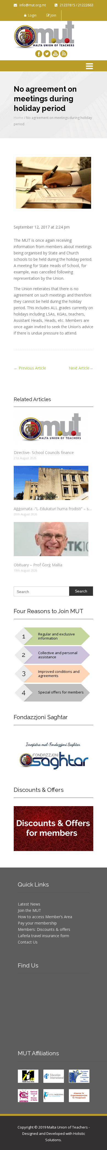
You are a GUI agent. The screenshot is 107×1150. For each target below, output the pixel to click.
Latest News (29, 904)
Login (31, 15)
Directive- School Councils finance (44, 452)
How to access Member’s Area (45, 916)
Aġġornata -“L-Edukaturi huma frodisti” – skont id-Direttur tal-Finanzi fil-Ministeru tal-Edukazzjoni (53, 508)
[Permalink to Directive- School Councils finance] (53, 427)
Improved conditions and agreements (59, 673)
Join (53, 15)
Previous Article (30, 368)
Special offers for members (61, 692)
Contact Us (28, 942)
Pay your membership (37, 923)
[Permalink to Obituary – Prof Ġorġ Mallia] (53, 539)
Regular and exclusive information (56, 636)
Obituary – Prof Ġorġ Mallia (38, 564)
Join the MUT (29, 910)
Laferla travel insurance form (43, 935)
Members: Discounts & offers (44, 929)
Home (18, 117)
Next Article (81, 368)
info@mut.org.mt (31, 5)
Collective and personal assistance (57, 654)
